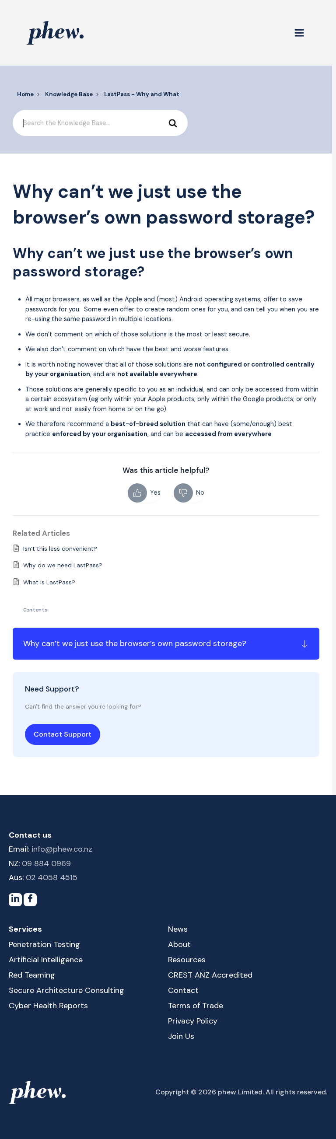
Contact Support (62, 734)
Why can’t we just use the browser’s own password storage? (134, 643)
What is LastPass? (49, 582)
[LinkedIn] (15, 899)
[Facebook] (30, 899)
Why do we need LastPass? (62, 565)
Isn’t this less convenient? (60, 548)
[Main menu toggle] (299, 33)
